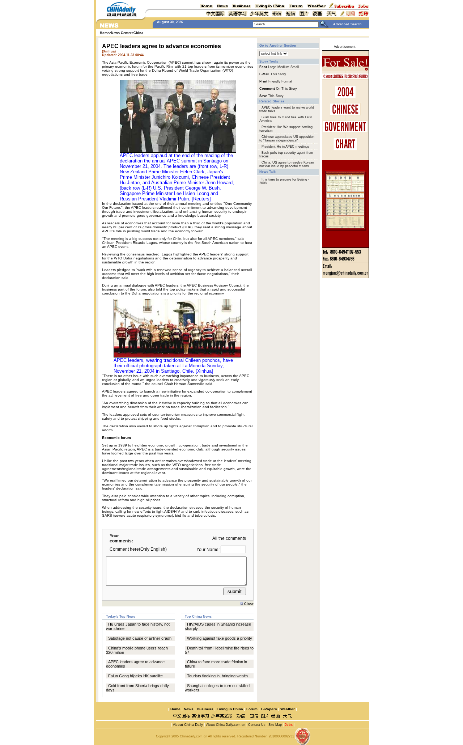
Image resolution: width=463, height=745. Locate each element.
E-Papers (269, 709)
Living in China (230, 709)
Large (272, 67)
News (189, 709)
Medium (283, 67)
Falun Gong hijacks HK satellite (135, 676)
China (138, 33)
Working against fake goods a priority (219, 638)
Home (175, 709)
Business (205, 709)
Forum (252, 709)
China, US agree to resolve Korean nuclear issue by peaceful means (286, 164)
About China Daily (187, 725)
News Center (121, 33)
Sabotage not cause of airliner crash (139, 638)
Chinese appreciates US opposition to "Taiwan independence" (286, 138)
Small (294, 67)
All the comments (229, 538)
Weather (287, 709)
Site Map (275, 725)
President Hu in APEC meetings (285, 146)
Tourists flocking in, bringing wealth (217, 676)
